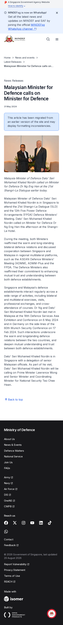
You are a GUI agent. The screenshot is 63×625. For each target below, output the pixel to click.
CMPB (9, 506)
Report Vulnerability (15, 564)
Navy (8, 483)
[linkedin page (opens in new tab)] (41, 523)
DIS (7, 495)
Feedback (11, 545)
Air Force (10, 489)
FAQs (7, 468)
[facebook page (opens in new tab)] (6, 523)
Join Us (8, 462)
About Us (9, 439)
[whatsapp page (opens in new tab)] (6, 532)
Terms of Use (12, 575)
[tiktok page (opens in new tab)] (50, 523)
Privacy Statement (14, 570)
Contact (8, 539)
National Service (13, 456)
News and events (25, 57)
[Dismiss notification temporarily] (57, 13)
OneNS (9, 501)
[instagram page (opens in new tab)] (24, 523)
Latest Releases (13, 61)
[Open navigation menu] (57, 39)
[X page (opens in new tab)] (15, 523)
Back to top (15, 399)
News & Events (13, 444)
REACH (9, 582)
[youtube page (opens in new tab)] (32, 523)
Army (8, 477)
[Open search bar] (48, 39)
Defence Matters (14, 450)
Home (7, 57)
